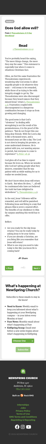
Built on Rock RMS (23, 395)
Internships (23, 404)
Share (24, 258)
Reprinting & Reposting (23, 420)
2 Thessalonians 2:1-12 (23, 49)
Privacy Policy (23, 410)
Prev (9, 268)
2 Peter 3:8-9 (23, 153)
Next (36, 268)
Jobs (23, 408)
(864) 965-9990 (23, 388)
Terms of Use (23, 413)
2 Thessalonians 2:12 (27, 192)
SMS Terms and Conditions (23, 416)
